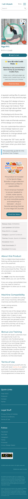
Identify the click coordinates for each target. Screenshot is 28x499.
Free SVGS (4, 393)
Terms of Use (5, 419)
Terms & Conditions (7, 417)
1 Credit (14, 231)
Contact (4, 399)
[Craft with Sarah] (7, 4)
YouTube (4, 434)
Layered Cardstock (15, 235)
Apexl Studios (23, 469)
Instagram (4, 437)
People (10, 238)
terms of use (17, 367)
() (21, 4)
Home (3, 402)
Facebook (4, 432)
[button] (24, 21)
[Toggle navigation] (24, 4)
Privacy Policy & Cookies (9, 414)
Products (4, 396)
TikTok (3, 440)
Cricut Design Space (8, 445)
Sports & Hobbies (20, 238)
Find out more (14, 84)
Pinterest (4, 442)
